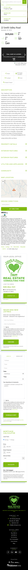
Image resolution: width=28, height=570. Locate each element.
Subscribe (11, 342)
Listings (7, 247)
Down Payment (7, 450)
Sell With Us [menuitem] (14, 535)
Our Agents (5, 299)
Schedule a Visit (19, 356)
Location (6, 20)
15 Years (12, 439)
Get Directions (14, 209)
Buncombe (16, 247)
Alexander (22, 247)
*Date (4, 371)
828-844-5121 (9, 287)
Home (2, 247)
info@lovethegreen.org (15, 525)
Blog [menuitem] (14, 543)
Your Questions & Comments (10, 382)
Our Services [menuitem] (14, 537)
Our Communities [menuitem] (14, 539)
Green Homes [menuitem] (14, 541)
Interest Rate (6, 455)
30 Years (7, 439)
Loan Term (6, 436)
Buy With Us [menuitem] (14, 533)
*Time (5, 376)
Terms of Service (7, 421)
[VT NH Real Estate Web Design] (14, 565)
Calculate (11, 464)
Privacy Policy (15, 336)
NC (11, 247)
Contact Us (11, 296)
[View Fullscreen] (3, 187)
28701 (4, 249)
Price (5, 14)
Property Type (8, 8)
